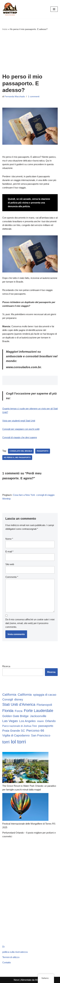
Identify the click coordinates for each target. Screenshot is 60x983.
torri (6, 742)
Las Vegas (10, 721)
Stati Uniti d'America (18, 704)
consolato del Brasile (21, 451)
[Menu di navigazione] (54, 9)
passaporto (42, 451)
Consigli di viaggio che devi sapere (19, 437)
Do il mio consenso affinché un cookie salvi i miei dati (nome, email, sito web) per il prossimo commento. (29, 623)
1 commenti (33, 96)
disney (18, 699)
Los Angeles (27, 721)
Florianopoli (44, 704)
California (9, 694)
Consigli (7, 699)
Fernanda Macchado (15, 96)
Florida (7, 711)
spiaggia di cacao (44, 694)
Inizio (4, 29)
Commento (11, 577)
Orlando (50, 721)
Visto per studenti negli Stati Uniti (18, 420)
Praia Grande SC (13, 730)
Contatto (6, 962)
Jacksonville (38, 716)
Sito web (9, 564)
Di (3, 946)
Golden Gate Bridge (15, 716)
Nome (9, 538)
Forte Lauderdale (38, 710)
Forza (18, 711)
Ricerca (6, 666)
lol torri (18, 741)
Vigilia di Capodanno (16, 735)
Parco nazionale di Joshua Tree (19, 726)
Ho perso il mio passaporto (17, 457)
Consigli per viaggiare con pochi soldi (20, 429)
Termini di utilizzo (10, 957)
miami (40, 721)
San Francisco (40, 735)
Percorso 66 (35, 730)
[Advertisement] (30, 52)
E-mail (9, 551)
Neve (16, 980)
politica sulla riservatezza (15, 952)
